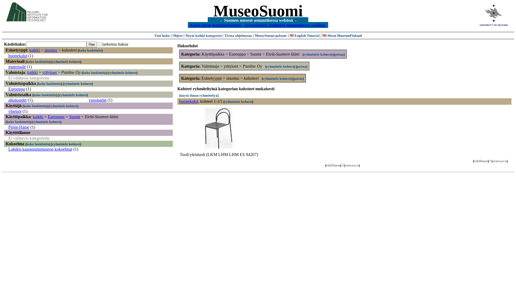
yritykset (49, 72)
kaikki (34, 50)
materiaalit (17, 66)
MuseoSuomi (258, 11)
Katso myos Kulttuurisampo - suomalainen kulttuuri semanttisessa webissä (257, 25)
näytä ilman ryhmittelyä (198, 95)
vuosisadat (97, 100)
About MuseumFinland (344, 36)
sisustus (50, 50)
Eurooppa (16, 89)
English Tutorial (307, 36)
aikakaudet (17, 100)
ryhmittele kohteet (66, 62)
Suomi (74, 116)
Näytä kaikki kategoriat (204, 36)
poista (338, 54)
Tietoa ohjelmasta (238, 36)
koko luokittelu (90, 50)
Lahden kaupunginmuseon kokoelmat (40, 149)
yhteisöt (15, 111)
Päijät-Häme (18, 127)
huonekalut (17, 55)
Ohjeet (177, 36)
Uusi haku (162, 36)
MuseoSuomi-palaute (271, 36)
